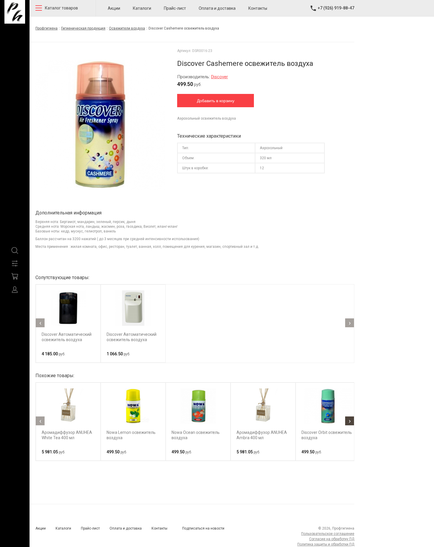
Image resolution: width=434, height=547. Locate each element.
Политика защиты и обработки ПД (325, 544)
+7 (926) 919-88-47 (336, 8)
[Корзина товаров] (15, 276)
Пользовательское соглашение (327, 534)
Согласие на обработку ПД (331, 539)
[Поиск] (15, 250)
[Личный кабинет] (15, 289)
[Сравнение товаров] (15, 263)
